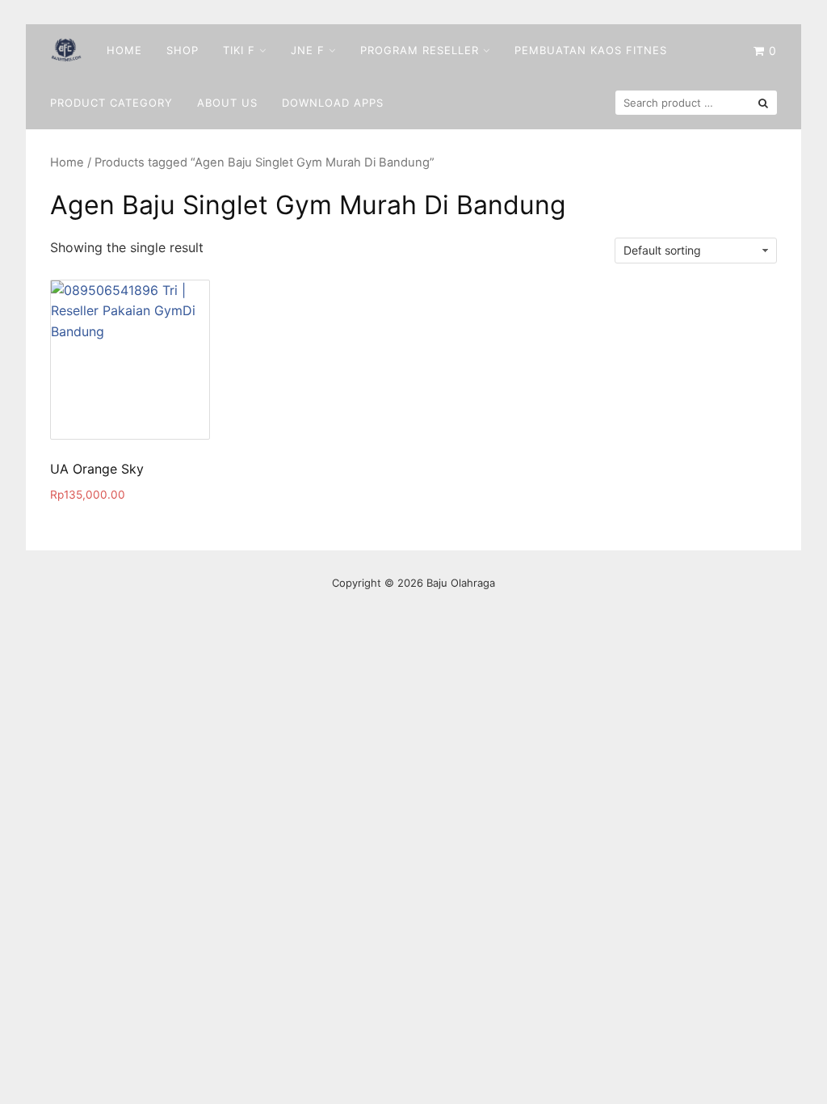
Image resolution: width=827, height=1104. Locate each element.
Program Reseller (419, 50)
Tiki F (239, 50)
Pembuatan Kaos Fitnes (590, 50)
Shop (182, 50)
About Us (227, 102)
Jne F (308, 50)
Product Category (111, 102)
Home (124, 50)
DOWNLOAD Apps (333, 102)
